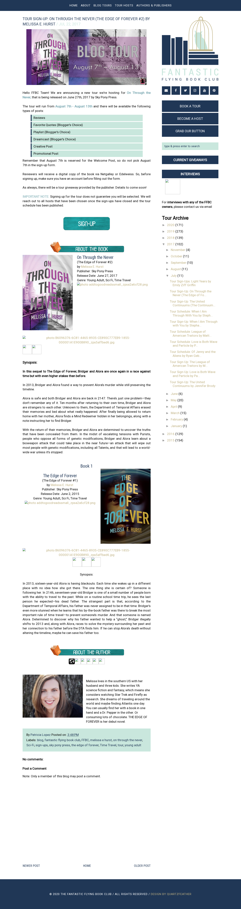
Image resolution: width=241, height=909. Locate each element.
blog (40, 740)
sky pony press (59, 745)
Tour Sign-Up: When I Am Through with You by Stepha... (193, 323)
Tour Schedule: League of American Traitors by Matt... (191, 333)
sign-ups (42, 745)
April (174, 406)
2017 (171, 244)
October (177, 256)
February (177, 419)
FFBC (85, 740)
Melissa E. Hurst (92, 266)
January (177, 426)
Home (73, 5)
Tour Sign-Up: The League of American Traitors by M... (190, 364)
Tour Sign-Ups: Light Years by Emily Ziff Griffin (190, 283)
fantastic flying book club (62, 740)
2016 (171, 434)
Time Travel (108, 745)
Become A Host (190, 119)
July (174, 276)
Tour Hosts (124, 5)
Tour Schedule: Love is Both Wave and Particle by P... (193, 343)
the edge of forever (85, 745)
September (179, 263)
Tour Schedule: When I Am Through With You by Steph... (191, 313)
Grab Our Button (190, 131)
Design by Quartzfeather (171, 894)
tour (120, 745)
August (176, 269)
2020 (171, 225)
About (86, 5)
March (175, 413)
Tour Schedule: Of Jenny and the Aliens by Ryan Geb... (193, 353)
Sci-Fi (30, 745)
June (174, 394)
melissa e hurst (101, 740)
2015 (171, 440)
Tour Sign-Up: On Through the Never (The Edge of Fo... (190, 293)
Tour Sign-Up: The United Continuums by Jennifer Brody (192, 384)
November (178, 250)
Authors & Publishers (154, 5)
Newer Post (31, 866)
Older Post (142, 866)
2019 (171, 231)
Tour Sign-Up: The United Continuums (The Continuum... (192, 303)
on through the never (127, 740)
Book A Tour (190, 106)
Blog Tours (103, 5)
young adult (133, 745)
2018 (171, 238)
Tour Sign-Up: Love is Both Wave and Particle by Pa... (192, 374)
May (174, 400)
